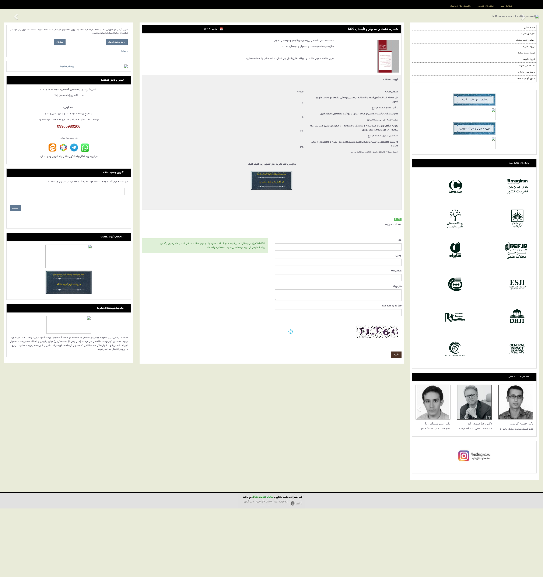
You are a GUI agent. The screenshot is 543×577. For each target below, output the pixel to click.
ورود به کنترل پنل (116, 42)
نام (400, 240)
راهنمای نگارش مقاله (460, 6)
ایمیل (399, 255)
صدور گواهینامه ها (526, 78)
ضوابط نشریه (529, 59)
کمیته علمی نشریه (527, 65)
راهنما (124, 51)
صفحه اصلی (506, 6)
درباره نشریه (529, 46)
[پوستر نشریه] (69, 66)
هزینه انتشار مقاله (526, 53)
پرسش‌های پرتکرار (526, 72)
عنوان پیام (396, 270)
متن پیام (397, 286)
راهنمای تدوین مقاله (525, 40)
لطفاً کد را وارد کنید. (391, 305)
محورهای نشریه (485, 6)
